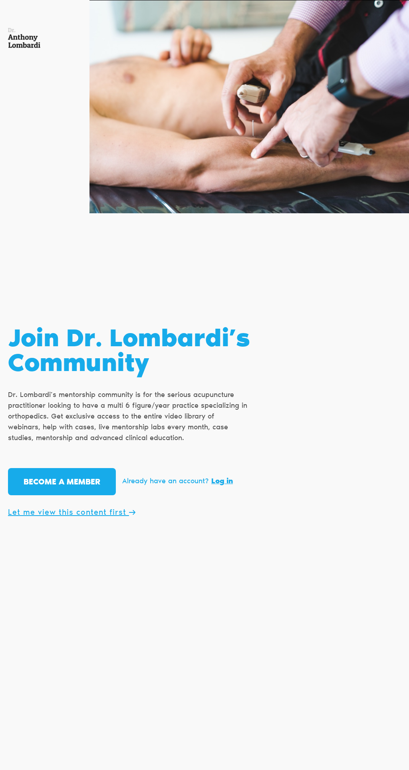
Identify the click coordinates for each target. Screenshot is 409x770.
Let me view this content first (68, 513)
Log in (222, 481)
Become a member (62, 482)
